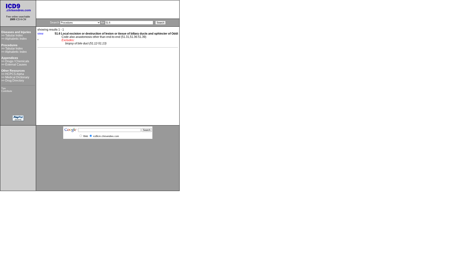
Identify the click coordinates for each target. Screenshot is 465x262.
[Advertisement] (108, 9)
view (40, 33)
